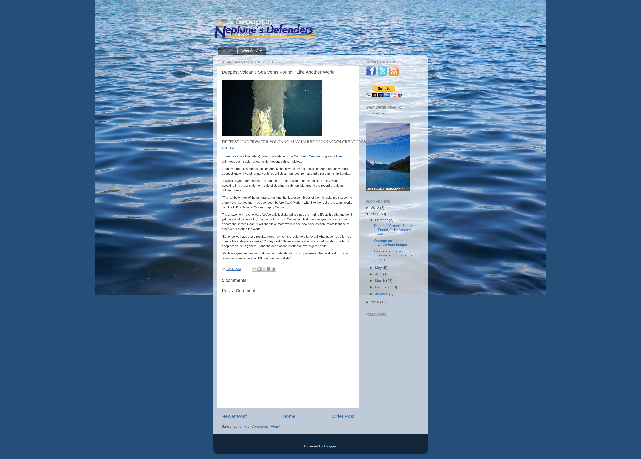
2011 (375, 214)
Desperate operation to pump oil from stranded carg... (394, 255)
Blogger (330, 446)
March (380, 281)
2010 (375, 302)
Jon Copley (289, 219)
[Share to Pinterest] (273, 269)
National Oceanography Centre (263, 207)
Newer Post (234, 416)
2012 (375, 208)
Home (228, 51)
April (379, 274)
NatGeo (230, 148)
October (382, 220)
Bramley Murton (329, 181)
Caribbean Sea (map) (309, 156)
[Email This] (254, 269)
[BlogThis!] (259, 269)
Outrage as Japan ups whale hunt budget (391, 243)
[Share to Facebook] (268, 269)
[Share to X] (263, 269)
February (383, 287)
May (379, 268)
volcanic (338, 156)
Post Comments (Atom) (261, 426)
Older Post (343, 416)
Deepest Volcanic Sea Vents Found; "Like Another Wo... (396, 230)
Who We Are (251, 51)
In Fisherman (376, 113)
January (382, 294)
